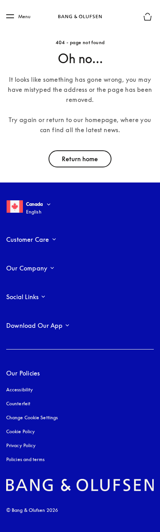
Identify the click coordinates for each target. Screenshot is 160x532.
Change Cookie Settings (32, 417)
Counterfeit (18, 403)
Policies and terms (25, 459)
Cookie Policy (20, 431)
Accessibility (19, 390)
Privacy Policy (21, 445)
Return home (80, 159)
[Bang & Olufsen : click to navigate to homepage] (80, 17)
